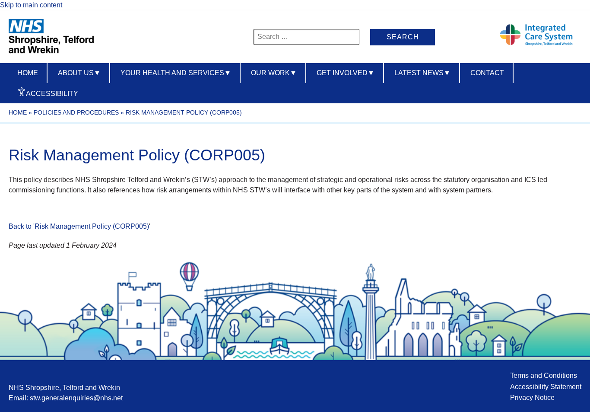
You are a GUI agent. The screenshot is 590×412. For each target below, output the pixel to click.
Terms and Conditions (543, 375)
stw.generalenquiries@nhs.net (76, 398)
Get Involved (345, 73)
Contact (487, 73)
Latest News (422, 73)
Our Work (274, 73)
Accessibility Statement (545, 386)
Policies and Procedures (76, 112)
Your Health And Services (176, 73)
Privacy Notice (532, 397)
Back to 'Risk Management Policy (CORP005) (79, 226)
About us (79, 73)
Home (27, 73)
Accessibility (52, 93)
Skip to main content (31, 5)
